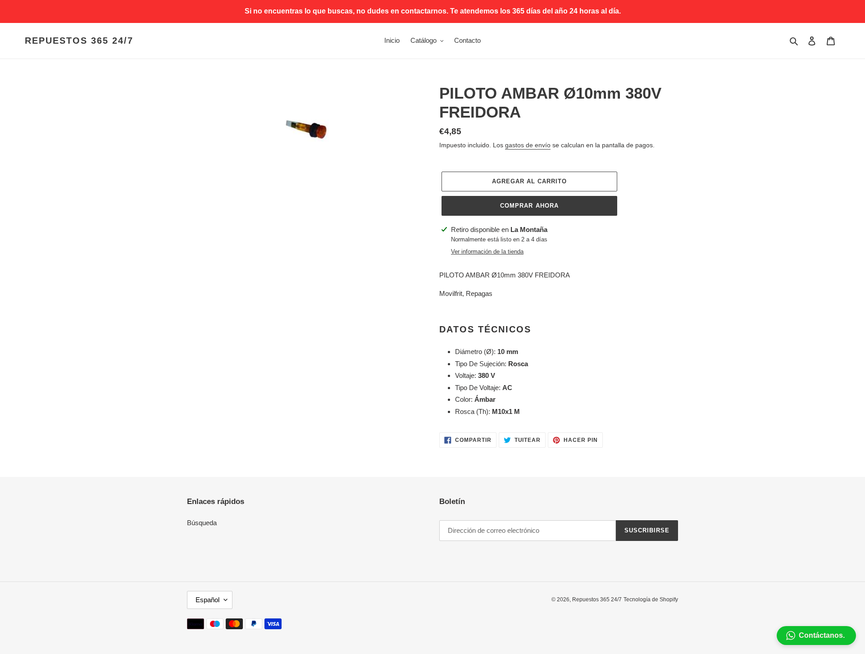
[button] (816, 635)
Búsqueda (202, 523)
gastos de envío (528, 145)
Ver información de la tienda (487, 251)
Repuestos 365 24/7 (79, 40)
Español (207, 600)
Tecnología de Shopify (651, 599)
